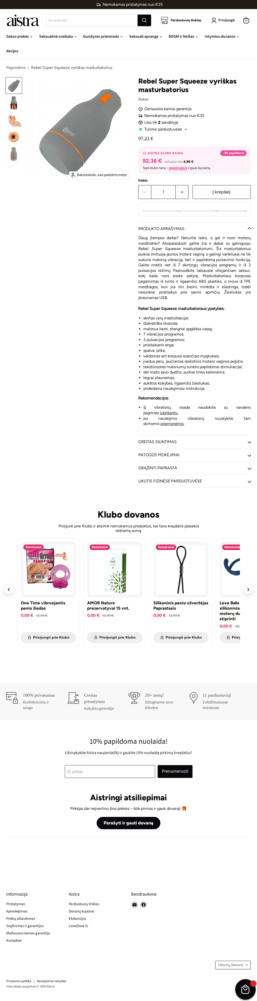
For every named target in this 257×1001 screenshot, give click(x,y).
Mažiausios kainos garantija (28, 933)
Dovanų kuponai (81, 911)
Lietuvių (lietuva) (230, 965)
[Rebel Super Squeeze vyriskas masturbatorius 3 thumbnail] (14, 120)
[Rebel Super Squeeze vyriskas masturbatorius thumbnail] (14, 103)
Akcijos (12, 51)
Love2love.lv (78, 926)
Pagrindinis (16, 67)
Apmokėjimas (16, 911)
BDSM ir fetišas (182, 36)
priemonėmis (172, 423)
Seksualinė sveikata (56, 36)
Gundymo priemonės (101, 36)
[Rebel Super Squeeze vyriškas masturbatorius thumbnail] (14, 85)
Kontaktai (14, 940)
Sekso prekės (18, 36)
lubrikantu (169, 412)
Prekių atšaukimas (20, 918)
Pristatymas (15, 904)
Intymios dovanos (220, 36)
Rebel (143, 99)
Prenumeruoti (175, 771)
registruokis (178, 168)
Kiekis (143, 181)
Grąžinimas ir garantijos (25, 926)
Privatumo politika (18, 981)
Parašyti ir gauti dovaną (128, 823)
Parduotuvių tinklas (84, 904)
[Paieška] (144, 20)
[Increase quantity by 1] (182, 192)
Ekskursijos (77, 918)
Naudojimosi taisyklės (51, 981)
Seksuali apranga (144, 36)
